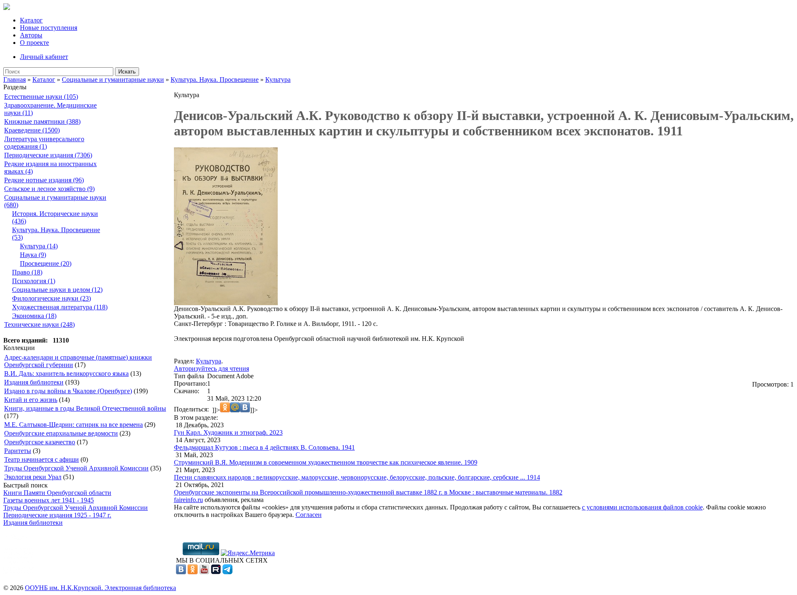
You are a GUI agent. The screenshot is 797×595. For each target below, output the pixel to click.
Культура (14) (39, 246)
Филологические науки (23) (51, 298)
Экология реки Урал (32, 476)
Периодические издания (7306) (48, 155)
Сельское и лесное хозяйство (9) (49, 188)
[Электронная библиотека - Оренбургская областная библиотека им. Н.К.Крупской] (6, 7)
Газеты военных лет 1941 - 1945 (48, 500)
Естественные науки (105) (41, 96)
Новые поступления (48, 27)
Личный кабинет (44, 56)
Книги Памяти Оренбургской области (57, 492)
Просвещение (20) (45, 263)
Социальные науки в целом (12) (57, 289)
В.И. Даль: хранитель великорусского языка (66, 373)
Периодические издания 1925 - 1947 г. (57, 515)
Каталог (31, 20)
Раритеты (17, 450)
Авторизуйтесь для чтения (211, 368)
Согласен (309, 514)
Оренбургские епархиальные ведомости (61, 433)
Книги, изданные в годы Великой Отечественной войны (85, 408)
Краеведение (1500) (32, 130)
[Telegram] (227, 571)
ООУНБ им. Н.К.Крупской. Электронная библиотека (100, 587)
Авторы (31, 35)
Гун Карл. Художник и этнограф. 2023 (228, 432)
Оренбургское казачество (39, 442)
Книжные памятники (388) (42, 121)
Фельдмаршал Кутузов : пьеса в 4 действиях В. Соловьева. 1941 (264, 447)
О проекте (34, 42)
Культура (278, 79)
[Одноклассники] (193, 571)
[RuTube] (216, 571)
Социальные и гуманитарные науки (113, 79)
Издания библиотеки (34, 382)
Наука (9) (33, 254)
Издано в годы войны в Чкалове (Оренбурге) (68, 390)
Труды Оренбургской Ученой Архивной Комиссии (76, 468)
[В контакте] (181, 571)
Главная (14, 79)
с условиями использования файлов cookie (642, 507)
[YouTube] (204, 571)
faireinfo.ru (188, 499)
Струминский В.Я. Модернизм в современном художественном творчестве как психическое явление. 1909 (325, 462)
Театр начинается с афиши (41, 459)
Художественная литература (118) (60, 307)
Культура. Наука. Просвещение (215, 79)
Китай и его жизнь (30, 399)
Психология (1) (33, 280)
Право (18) (27, 272)
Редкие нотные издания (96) (44, 180)
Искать (127, 72)
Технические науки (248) (39, 324)
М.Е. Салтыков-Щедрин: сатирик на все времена (73, 424)
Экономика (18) (34, 315)
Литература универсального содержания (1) (44, 142)
